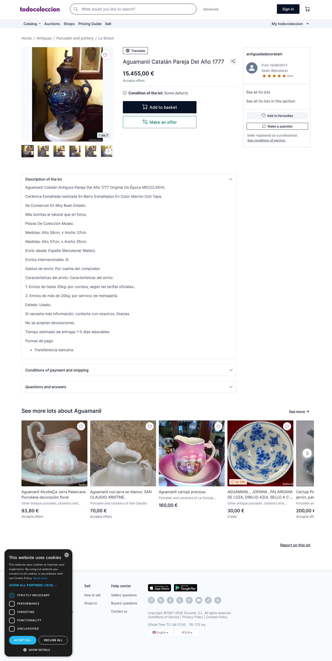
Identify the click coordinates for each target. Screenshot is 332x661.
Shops (69, 23)
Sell (108, 23)
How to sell (92, 595)
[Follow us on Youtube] (198, 600)
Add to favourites (280, 116)
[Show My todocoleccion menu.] (307, 23)
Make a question (280, 126)
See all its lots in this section (270, 101)
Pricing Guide (89, 23)
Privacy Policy (192, 617)
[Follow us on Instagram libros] (160, 600)
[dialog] (38, 602)
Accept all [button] (22, 640)
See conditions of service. (266, 140)
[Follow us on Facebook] (170, 600)
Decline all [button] (53, 640)
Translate (138, 51)
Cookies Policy (216, 617)
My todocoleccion (287, 23)
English (162, 632)
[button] (129, 179)
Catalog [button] (30, 23)
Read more (40, 578)
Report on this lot (295, 545)
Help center (121, 586)
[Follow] (105, 55)
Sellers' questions (124, 595)
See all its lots (258, 92)
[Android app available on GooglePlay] (185, 587)
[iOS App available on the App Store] (159, 587)
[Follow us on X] (179, 600)
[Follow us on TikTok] (208, 600)
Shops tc (90, 603)
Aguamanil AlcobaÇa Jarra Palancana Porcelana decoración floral (53, 494)
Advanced (210, 9)
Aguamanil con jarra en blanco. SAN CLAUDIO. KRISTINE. (121, 494)
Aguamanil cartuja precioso (182, 491)
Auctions (52, 23)
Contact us (119, 611)
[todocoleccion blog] (217, 600)
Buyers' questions (124, 603)
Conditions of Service (163, 617)
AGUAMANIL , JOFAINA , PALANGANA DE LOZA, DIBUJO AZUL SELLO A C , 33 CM (260, 494)
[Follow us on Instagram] (151, 600)
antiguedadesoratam (264, 54)
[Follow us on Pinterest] (189, 600)
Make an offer (163, 122)
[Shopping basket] (307, 9)
